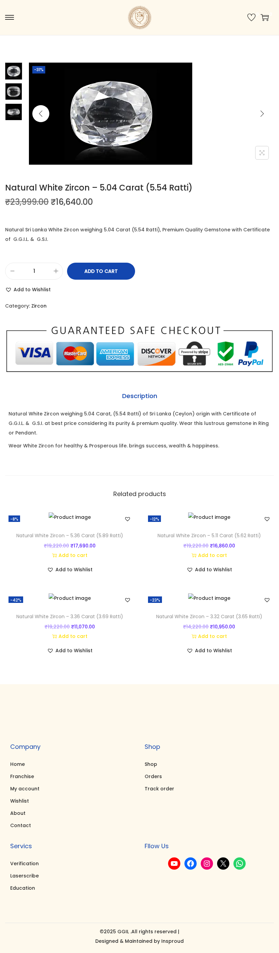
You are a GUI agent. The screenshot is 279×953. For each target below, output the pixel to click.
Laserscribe (24, 875)
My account (24, 788)
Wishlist (19, 801)
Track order (159, 788)
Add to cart (101, 271)
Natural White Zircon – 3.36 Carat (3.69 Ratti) (69, 616)
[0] (251, 17)
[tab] (139, 396)
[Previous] (40, 113)
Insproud (172, 941)
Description (139, 396)
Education (22, 888)
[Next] (261, 113)
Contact (20, 825)
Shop (151, 764)
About (18, 813)
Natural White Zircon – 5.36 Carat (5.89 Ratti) (69, 535)
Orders (153, 776)
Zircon (39, 305)
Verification (24, 863)
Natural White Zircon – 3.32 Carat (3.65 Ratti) (209, 616)
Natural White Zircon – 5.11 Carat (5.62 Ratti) (209, 535)
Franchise (22, 776)
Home (17, 764)
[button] (28, 289)
